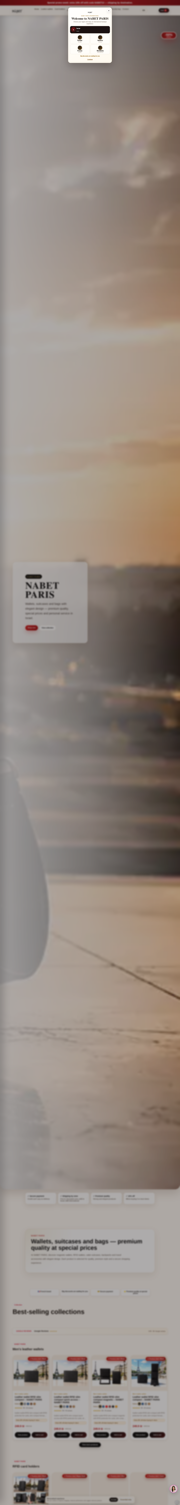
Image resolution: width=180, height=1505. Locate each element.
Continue (90, 59)
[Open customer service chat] (174, 1489)
